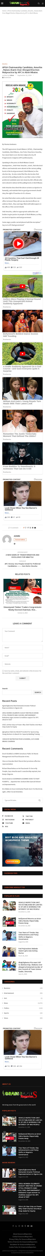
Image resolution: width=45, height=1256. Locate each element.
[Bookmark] (43, 3)
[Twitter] (16, 1226)
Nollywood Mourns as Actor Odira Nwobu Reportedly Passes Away (29, 921)
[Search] (39, 3)
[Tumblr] (25, 1226)
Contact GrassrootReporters (23, 1237)
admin (12, 75)
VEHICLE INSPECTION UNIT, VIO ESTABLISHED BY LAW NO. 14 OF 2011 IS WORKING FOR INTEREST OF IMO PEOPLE (30, 905)
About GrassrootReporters (22, 1234)
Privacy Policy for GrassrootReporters (22, 1239)
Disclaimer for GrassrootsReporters (22, 1244)
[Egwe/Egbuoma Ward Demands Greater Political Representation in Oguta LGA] (9, 1173)
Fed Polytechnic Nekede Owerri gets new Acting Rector (28, 951)
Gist (23, 998)
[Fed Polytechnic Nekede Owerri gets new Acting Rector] (9, 952)
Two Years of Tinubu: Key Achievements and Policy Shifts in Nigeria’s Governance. (28, 936)
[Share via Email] (35, 528)
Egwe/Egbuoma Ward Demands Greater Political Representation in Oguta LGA (18, 707)
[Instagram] (19, 1226)
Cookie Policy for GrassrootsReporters (22, 1247)
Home (4, 11)
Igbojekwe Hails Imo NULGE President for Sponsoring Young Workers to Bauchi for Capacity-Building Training (21, 733)
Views (23, 1018)
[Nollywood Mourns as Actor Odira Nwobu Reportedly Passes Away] (9, 922)
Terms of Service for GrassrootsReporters (22, 1242)
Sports (23, 1013)
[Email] (31, 1226)
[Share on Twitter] (30, 528)
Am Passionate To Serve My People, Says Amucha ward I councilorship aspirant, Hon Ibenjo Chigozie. (21, 771)
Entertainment (23, 993)
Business (23, 988)
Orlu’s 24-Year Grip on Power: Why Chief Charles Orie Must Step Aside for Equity (30, 1208)
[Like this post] (25, 528)
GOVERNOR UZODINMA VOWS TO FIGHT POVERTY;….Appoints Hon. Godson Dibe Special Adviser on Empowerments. (21, 781)
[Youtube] (28, 1226)
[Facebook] (13, 1226)
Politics (23, 1008)
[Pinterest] (22, 1226)
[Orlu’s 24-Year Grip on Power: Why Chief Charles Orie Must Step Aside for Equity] (9, 1210)
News (23, 1003)
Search (5, 688)
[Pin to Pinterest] (32, 528)
